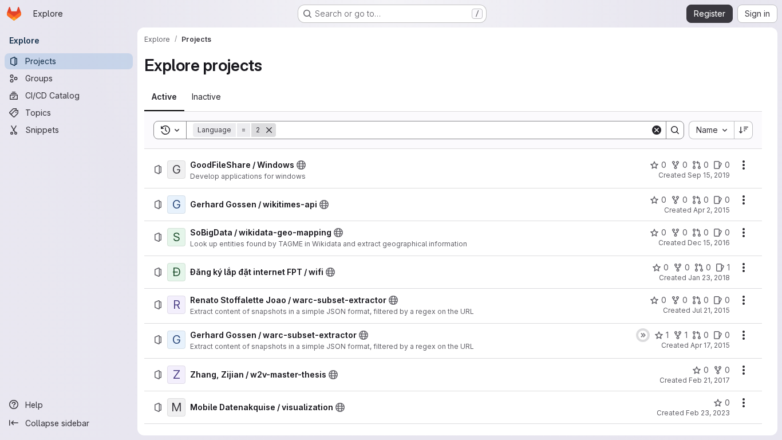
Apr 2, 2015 (711, 210)
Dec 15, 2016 (709, 242)
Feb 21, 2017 (709, 380)
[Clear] (656, 130)
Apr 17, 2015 (710, 345)
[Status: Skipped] (643, 335)
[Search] (675, 130)
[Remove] (269, 130)
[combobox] (711, 130)
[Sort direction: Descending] (743, 130)
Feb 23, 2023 (708, 412)
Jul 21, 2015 (711, 310)
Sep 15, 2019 (709, 175)
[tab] (164, 96)
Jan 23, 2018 (709, 277)
